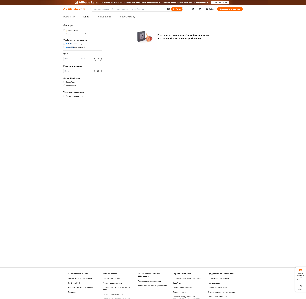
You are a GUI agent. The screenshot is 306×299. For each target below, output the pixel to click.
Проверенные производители (149, 281)
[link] (300, 275)
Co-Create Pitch (74, 283)
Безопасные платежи (111, 278)
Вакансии (72, 292)
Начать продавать (214, 283)
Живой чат (177, 283)
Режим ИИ (69, 16)
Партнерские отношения (217, 297)
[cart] (200, 9)
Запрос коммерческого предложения (152, 286)
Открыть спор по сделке (182, 287)
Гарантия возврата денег (112, 283)
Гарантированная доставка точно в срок (116, 289)
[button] (168, 9)
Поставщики (103, 16)
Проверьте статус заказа (217, 287)
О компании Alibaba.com (78, 273)
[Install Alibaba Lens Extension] (153, 2)
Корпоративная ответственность (81, 287)
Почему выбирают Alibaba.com (80, 278)
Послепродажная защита (113, 294)
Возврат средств (179, 292)
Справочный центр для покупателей (187, 278)
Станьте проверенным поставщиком (222, 292)
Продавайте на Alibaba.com (218, 278)
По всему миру (126, 16)
